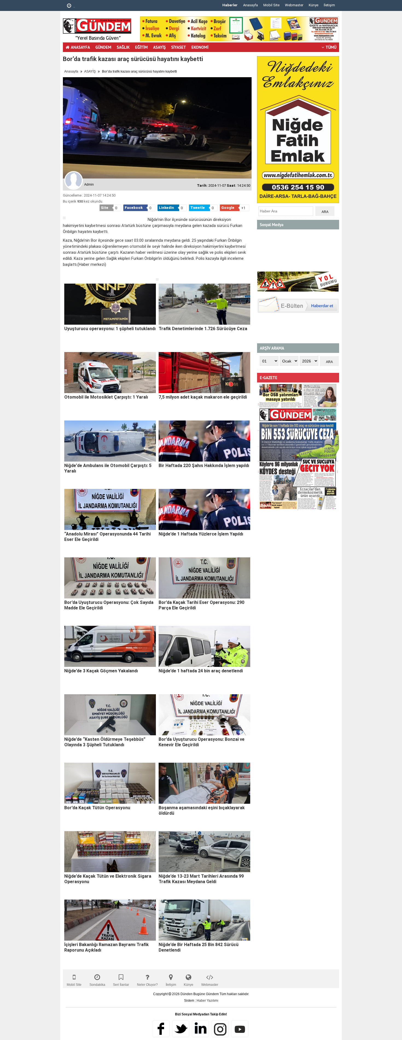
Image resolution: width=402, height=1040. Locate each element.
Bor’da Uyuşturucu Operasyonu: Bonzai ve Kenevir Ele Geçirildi (201, 742)
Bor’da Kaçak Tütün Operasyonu (97, 807)
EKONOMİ (199, 47)
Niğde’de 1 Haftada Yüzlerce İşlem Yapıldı (201, 534)
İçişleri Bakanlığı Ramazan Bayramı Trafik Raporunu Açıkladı (106, 947)
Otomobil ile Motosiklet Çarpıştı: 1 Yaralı (106, 397)
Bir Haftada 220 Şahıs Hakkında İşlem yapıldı (204, 465)
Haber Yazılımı (207, 1000)
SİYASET (178, 47)
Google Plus (200, 1028)
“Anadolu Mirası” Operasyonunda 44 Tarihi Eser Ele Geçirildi (107, 536)
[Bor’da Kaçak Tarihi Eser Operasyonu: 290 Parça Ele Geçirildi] (204, 577)
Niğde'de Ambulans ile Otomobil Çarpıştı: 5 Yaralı (108, 468)
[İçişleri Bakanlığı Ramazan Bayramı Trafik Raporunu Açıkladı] (110, 920)
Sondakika (97, 985)
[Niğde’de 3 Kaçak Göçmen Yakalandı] (110, 646)
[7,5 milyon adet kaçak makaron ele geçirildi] (204, 372)
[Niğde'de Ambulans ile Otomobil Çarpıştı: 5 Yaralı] (110, 441)
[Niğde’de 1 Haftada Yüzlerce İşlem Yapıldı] (204, 509)
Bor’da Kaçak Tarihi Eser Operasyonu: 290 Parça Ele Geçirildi (201, 605)
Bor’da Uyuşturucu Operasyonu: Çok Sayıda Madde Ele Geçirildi (108, 605)
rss (220, 1028)
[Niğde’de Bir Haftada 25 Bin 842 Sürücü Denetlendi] (204, 920)
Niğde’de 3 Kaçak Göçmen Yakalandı (101, 670)
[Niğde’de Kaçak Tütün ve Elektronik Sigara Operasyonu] (110, 851)
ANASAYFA (80, 47)
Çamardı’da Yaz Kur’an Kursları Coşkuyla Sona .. (136, 6)
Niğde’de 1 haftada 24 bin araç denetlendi (201, 670)
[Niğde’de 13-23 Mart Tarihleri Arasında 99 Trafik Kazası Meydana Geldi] (204, 851)
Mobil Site (271, 5)
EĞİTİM (141, 47)
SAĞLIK (123, 47)
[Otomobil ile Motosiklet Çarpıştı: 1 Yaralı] (110, 372)
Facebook (161, 1028)
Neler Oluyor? (147, 985)
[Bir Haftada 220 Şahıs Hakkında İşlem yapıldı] (204, 441)
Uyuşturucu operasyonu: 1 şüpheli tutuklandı (110, 328)
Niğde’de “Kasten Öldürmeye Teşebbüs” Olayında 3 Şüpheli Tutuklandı (104, 742)
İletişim (329, 5)
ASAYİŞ (159, 47)
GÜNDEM (103, 47)
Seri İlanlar (121, 985)
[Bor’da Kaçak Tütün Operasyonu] (110, 783)
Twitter (180, 1028)
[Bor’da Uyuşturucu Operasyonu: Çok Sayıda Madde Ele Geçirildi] (110, 577)
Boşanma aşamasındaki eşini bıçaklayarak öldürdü (202, 810)
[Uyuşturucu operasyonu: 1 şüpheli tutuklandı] (110, 304)
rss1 (239, 1028)
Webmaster (294, 5)
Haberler (230, 5)
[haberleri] (66, 273)
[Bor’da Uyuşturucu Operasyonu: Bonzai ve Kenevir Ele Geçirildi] (204, 714)
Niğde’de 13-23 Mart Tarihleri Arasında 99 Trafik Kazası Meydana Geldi (201, 879)
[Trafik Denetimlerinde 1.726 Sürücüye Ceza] (204, 304)
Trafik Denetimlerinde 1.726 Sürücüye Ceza (203, 328)
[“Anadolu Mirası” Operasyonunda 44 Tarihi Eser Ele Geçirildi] (110, 509)
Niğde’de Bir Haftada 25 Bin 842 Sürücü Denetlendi (198, 947)
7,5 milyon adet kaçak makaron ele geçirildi (203, 397)
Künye (313, 5)
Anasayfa (250, 5)
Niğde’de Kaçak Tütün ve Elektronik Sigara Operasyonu (107, 879)
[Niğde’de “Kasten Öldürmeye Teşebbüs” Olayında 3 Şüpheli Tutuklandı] (110, 714)
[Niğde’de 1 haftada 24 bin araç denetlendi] (204, 646)
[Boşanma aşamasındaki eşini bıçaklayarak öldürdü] (204, 783)
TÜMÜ (331, 47)
